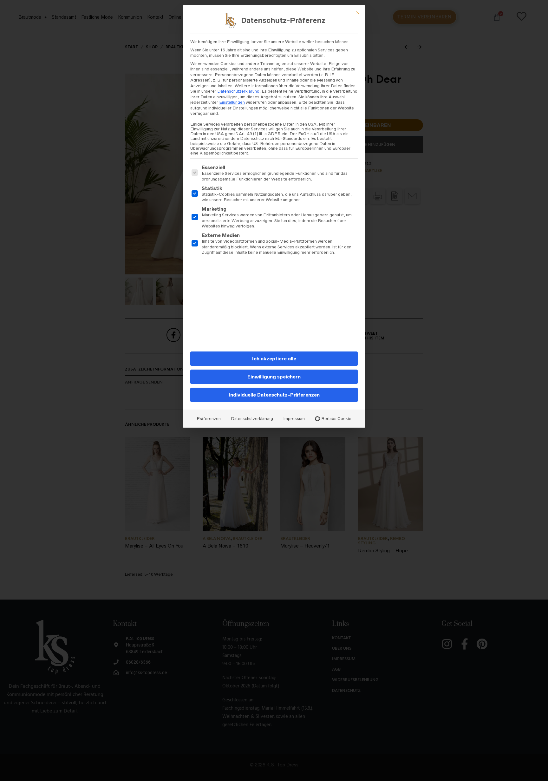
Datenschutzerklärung (238, 91)
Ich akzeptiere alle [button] (274, 358)
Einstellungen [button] (232, 102)
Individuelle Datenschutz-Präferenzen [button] (274, 394)
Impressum (294, 418)
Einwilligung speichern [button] (274, 376)
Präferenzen (209, 418)
